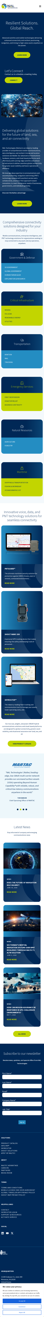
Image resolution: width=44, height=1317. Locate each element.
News (9, 879)
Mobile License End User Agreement (18, 1190)
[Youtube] (7, 1233)
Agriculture (10, 442)
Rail (6, 358)
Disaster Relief (11, 401)
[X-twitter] (12, 1233)
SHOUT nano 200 (12, 634)
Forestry (8, 446)
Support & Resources (11, 1215)
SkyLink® (5, 1146)
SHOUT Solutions (9, 1151)
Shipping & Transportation (16, 482)
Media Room (6, 1173)
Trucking (9, 362)
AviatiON (8, 354)
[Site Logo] (9, 6)
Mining (7, 310)
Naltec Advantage (9, 1165)
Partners (5, 1170)
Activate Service (9, 1217)
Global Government (13, 271)
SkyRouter (6, 1148)
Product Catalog (9, 1143)
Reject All (22, 1312)
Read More (10, 583)
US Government (11, 267)
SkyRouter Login (9, 1212)
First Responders (12, 397)
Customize (22, 1307)
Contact (5, 1210)
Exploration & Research (15, 279)
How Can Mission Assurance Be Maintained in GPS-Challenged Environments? (21, 1010)
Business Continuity (13, 405)
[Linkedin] (2, 1233)
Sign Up (22, 1122)
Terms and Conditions (11, 1188)
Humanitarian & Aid (13, 275)
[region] (22, 1300)
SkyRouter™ (10, 700)
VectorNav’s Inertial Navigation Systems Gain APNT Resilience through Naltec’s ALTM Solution (21, 949)
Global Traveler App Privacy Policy (18, 1192)
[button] (3, 784)
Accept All (22, 1301)
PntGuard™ (10, 568)
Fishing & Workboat (13, 486)
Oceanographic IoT (13, 490)
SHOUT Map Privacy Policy (13, 1195)
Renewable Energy (12, 318)
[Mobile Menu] (40, 6)
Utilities (8, 321)
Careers (5, 1168)
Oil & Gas (8, 314)
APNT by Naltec (8, 1153)
